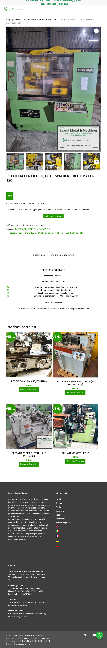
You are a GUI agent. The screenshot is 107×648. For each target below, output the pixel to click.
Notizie (59, 515)
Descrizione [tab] (39, 255)
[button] (101, 9)
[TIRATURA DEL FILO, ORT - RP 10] (75, 426)
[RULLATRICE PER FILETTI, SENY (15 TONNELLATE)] (75, 354)
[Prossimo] (96, 162)
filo (49, 233)
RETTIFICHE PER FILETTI (61, 233)
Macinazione (22, 233)
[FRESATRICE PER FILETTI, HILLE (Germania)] (29, 426)
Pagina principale (13, 20)
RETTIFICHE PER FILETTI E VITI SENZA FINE (40, 20)
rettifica (13, 233)
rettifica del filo (78, 233)
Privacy (9, 644)
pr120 (37, 233)
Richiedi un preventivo (53, 216)
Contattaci (60, 519)
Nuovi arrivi (60, 511)
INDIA (10, 196)
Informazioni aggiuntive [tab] (62, 255)
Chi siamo (60, 503)
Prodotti (59, 507)
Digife (27, 644)
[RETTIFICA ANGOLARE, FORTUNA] (29, 354)
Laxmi (58, 499)
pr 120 (31, 233)
